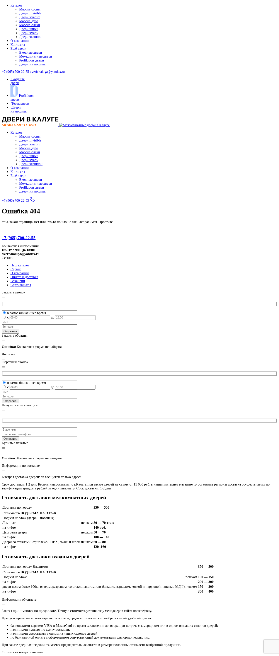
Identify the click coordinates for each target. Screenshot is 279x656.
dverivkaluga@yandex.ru (47, 71)
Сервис (15, 269)
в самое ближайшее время (26, 313)
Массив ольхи (29, 25)
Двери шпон (28, 29)
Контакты (17, 44)
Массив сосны (30, 9)
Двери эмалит (29, 17)
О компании (19, 41)
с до (31, 317)
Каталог (16, 5)
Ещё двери (18, 48)
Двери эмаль (28, 33)
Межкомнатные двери (35, 56)
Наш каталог (19, 265)
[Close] (3, 410)
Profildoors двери (31, 60)
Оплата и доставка (24, 277)
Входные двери (30, 52)
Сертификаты (20, 285)
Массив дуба (28, 21)
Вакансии (17, 281)
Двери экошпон (31, 37)
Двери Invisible (30, 13)
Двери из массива (32, 64)
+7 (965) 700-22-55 (16, 71)
